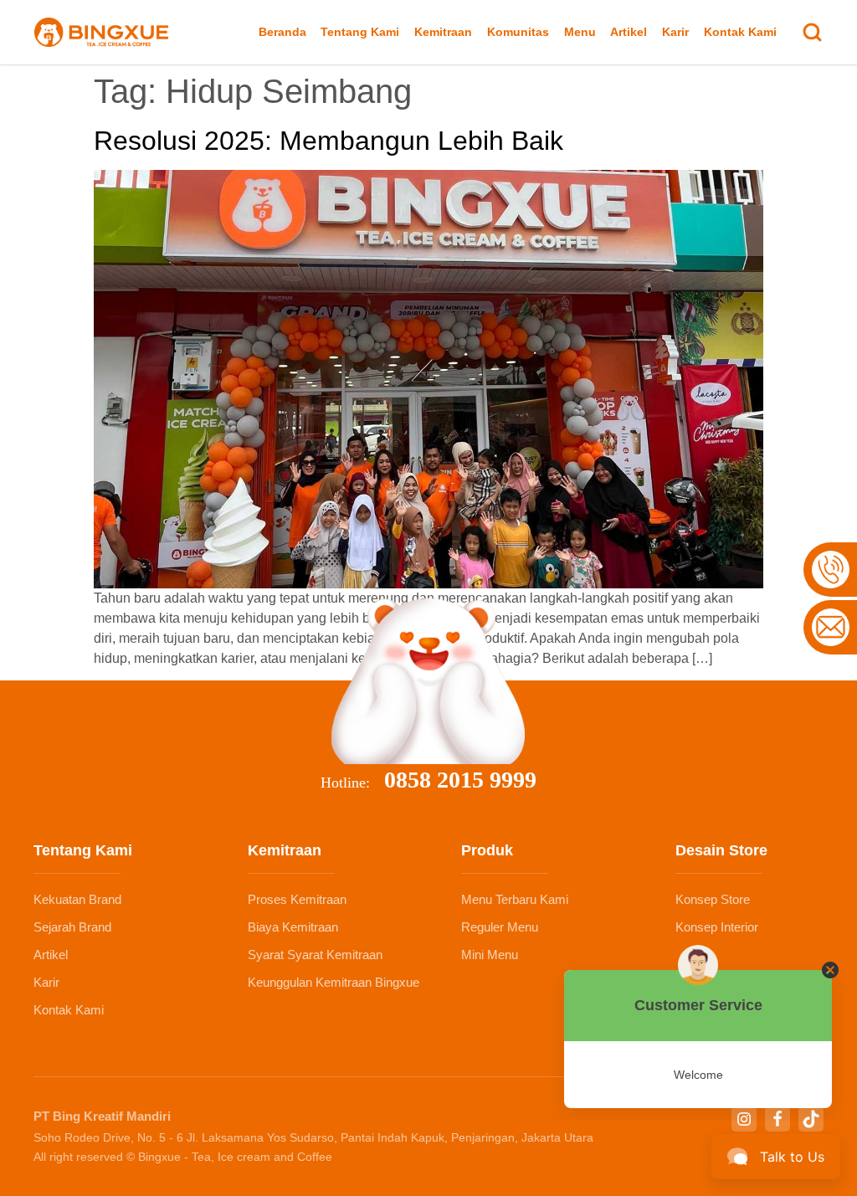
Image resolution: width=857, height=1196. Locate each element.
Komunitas (518, 31)
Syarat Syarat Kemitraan (315, 954)
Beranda (282, 31)
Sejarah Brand (72, 927)
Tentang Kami (360, 31)
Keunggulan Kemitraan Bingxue (333, 982)
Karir (675, 31)
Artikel (628, 31)
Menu (580, 31)
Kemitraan (443, 31)
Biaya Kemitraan (293, 927)
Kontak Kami (740, 31)
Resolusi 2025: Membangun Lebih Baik (328, 141)
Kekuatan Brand (77, 899)
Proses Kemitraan (297, 899)
